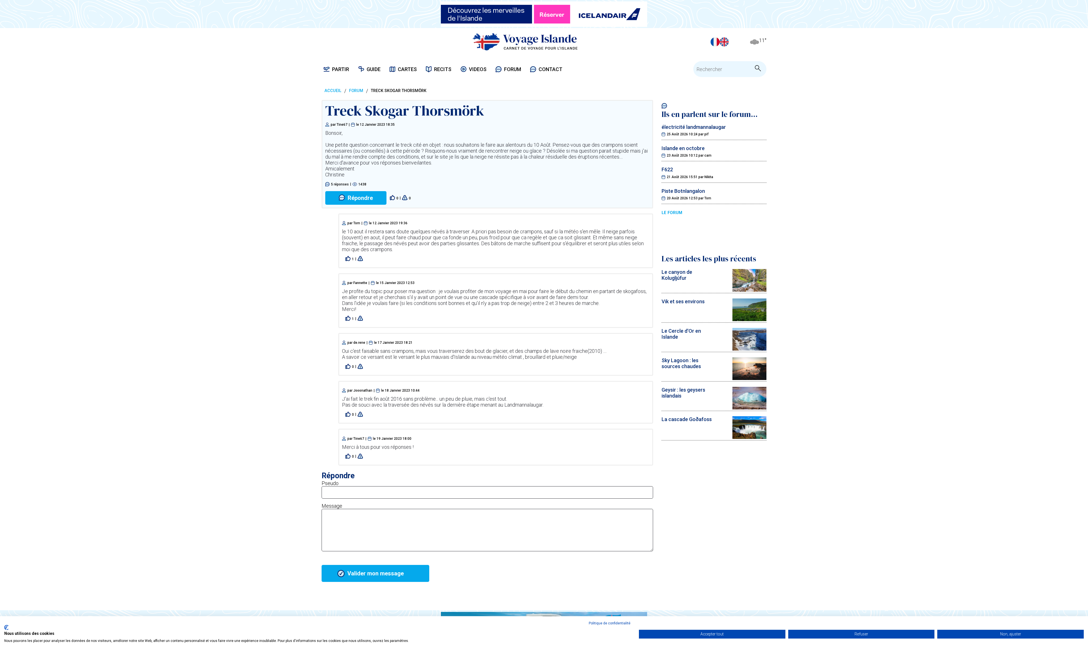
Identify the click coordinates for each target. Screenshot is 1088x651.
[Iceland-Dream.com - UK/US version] (724, 41)
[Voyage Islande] (525, 41)
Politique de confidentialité (609, 623)
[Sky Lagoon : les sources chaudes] (749, 378)
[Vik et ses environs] (749, 319)
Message (332, 506)
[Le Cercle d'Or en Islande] (749, 349)
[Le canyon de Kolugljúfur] (749, 290)
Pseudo (330, 483)
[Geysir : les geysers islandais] (749, 408)
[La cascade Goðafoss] (749, 437)
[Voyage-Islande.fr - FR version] (715, 41)
